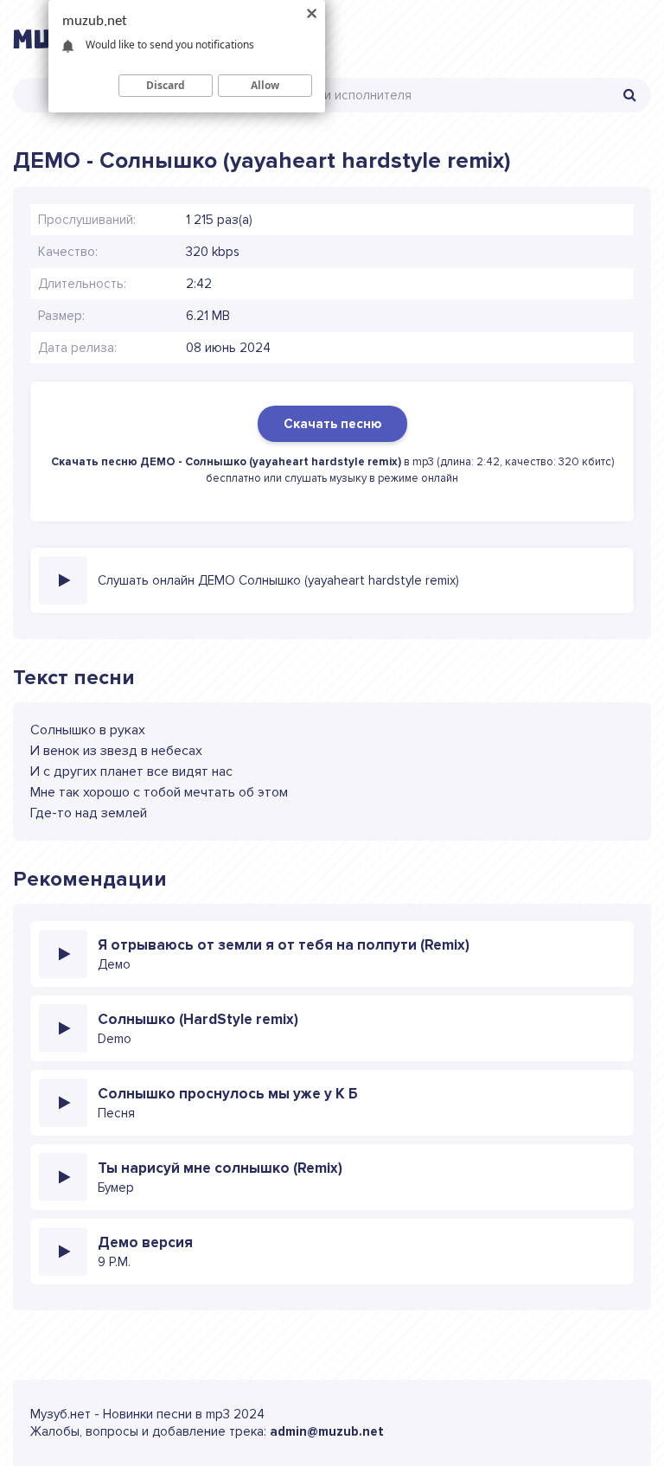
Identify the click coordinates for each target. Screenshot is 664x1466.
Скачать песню (332, 424)
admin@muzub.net (327, 1431)
